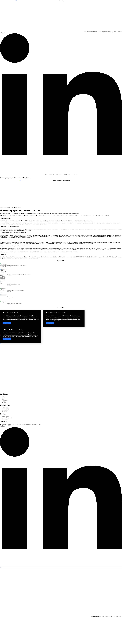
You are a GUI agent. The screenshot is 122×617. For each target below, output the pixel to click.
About (51, 25)
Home (46, 25)
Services (58, 25)
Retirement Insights (68, 25)
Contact (75, 25)
